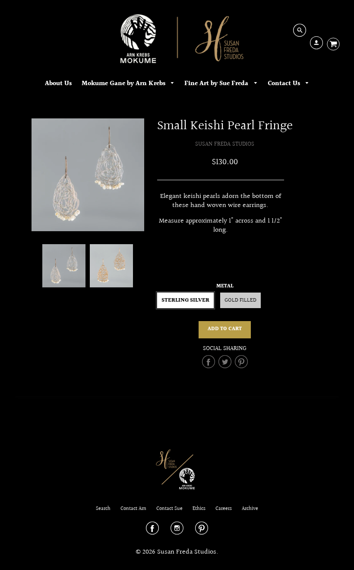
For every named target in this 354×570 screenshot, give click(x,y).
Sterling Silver (185, 300)
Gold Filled (240, 300)
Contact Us (285, 84)
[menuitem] (58, 83)
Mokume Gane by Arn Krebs (124, 84)
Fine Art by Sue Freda (217, 84)
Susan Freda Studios (224, 144)
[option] (88, 174)
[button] (225, 329)
